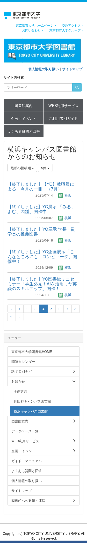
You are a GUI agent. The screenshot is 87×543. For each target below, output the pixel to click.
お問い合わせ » (33, 30)
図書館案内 (23, 105)
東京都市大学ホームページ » (36, 25)
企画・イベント (23, 118)
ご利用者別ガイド (63, 118)
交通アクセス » (72, 25)
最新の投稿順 (21, 167)
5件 (44, 167)
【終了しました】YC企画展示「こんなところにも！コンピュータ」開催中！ (42, 256)
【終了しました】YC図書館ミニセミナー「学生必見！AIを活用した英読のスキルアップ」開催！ (42, 283)
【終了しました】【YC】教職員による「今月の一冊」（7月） (40, 186)
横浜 (67, 195)
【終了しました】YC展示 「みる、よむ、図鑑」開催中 (41, 208)
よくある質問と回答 (23, 131)
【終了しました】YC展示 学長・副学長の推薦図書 (41, 231)
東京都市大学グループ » (66, 30)
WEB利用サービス (63, 105)
